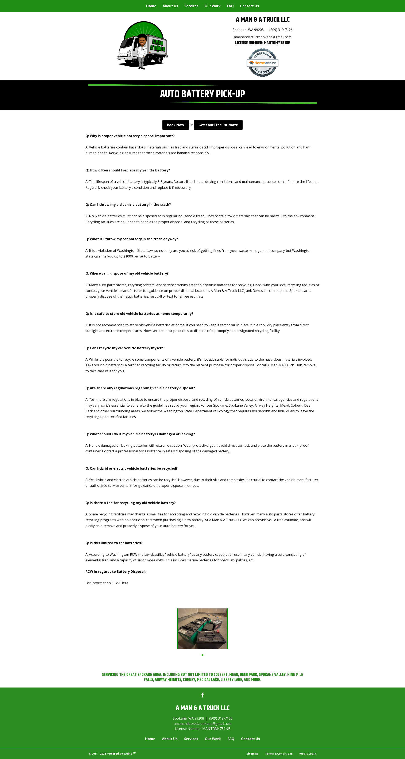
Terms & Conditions (279, 753)
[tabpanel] (202, 628)
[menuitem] (151, 6)
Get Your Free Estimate (218, 125)
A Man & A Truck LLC (263, 19)
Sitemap (252, 753)
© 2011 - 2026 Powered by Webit (112, 753)
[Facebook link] (202, 695)
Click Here (120, 583)
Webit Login (307, 753)
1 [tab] (202, 655)
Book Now (175, 125)
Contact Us (249, 6)
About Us (170, 6)
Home (151, 6)
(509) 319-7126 (281, 29)
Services (191, 6)
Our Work (213, 6)
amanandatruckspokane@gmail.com (262, 37)
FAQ (230, 6)
